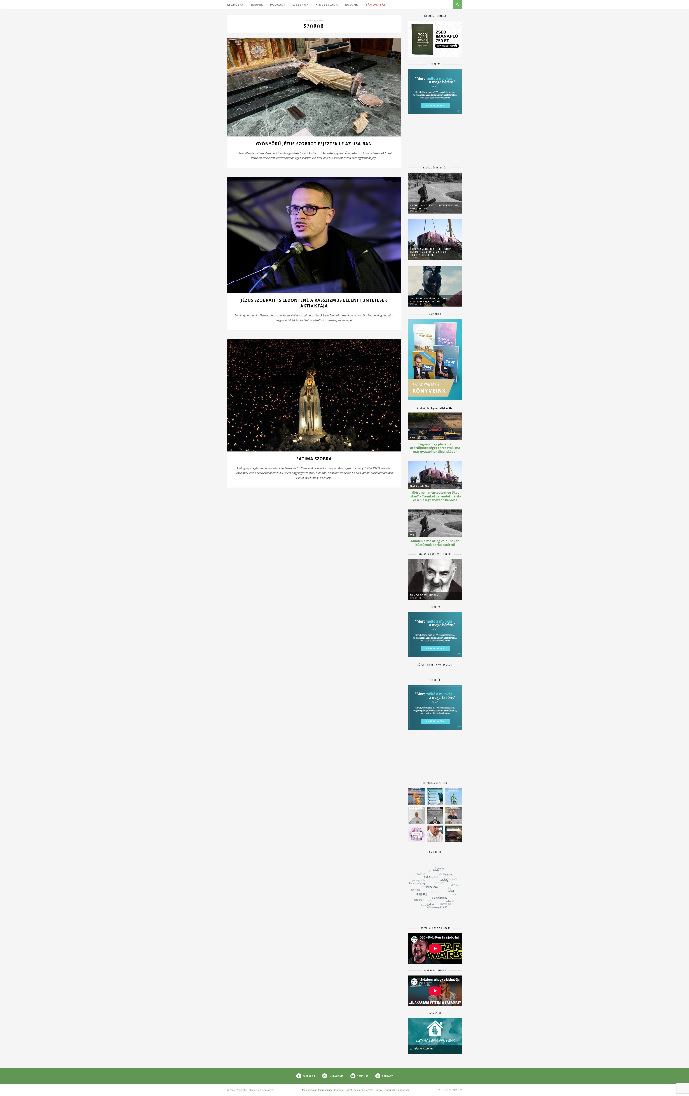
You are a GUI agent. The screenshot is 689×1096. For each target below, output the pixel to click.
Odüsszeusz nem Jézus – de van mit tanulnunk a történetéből (430, 300)
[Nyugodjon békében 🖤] (435, 815)
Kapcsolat (339, 1090)
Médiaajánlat (309, 1090)
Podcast (277, 4)
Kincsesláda (327, 4)
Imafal (257, 4)
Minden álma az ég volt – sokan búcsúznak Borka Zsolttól (434, 207)
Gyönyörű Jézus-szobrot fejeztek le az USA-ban (314, 144)
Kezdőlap (235, 4)
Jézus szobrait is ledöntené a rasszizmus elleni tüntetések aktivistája (314, 303)
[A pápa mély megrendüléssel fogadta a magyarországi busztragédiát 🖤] (416, 815)
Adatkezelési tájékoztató (359, 1090)
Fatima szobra (314, 459)
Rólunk (351, 4)
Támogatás (375, 4)
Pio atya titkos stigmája (424, 595)
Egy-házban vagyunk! (421, 1048)
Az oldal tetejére (448, 1089)
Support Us (403, 1090)
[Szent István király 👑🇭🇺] (435, 796)
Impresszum (325, 1090)
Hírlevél (379, 1090)
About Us (390, 1090)
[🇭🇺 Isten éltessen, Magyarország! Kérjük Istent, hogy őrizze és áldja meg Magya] (416, 796)
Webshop (300, 4)
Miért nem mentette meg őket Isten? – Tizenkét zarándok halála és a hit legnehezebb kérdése (431, 251)
